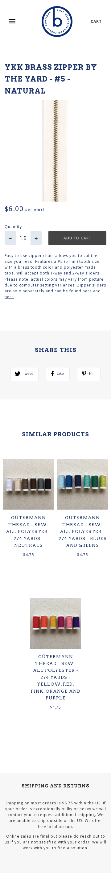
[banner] (57, 21)
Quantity (13, 226)
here (87, 291)
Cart (96, 21)
